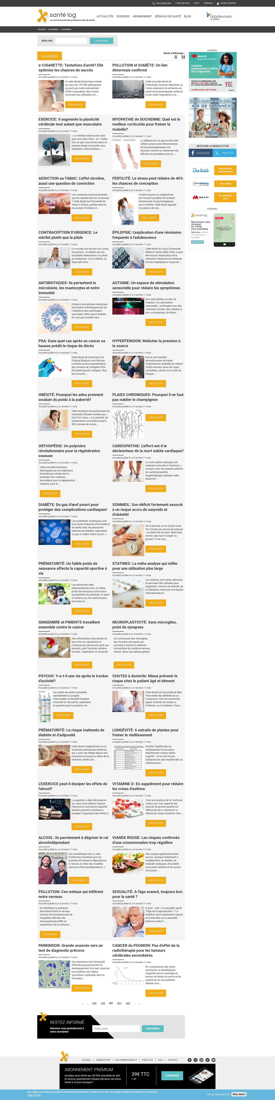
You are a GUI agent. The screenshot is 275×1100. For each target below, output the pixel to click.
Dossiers (123, 16)
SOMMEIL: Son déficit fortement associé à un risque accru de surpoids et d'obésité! (147, 509)
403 (128, 1003)
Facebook (190, 1059)
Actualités (105, 16)
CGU (160, 1060)
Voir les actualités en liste (175, 57)
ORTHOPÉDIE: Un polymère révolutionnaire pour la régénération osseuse (69, 451)
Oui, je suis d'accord (218, 1094)
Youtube (213, 1059)
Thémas (208, 3)
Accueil (41, 29)
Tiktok (207, 1059)
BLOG (187, 16)
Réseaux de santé (168, 16)
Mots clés (47, 40)
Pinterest (201, 1059)
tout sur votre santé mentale (225, 170)
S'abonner (152, 1028)
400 (103, 1003)
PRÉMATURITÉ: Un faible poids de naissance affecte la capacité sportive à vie (73, 568)
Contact (173, 1060)
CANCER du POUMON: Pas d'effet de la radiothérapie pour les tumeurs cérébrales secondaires (146, 950)
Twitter (195, 1059)
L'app (196, 3)
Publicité (147, 1060)
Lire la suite (75, 104)
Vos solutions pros (225, 197)
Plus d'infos (34, 1095)
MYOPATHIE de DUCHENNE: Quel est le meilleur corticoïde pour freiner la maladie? (146, 124)
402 (119, 1003)
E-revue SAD (183, 3)
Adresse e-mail (101, 1023)
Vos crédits (225, 183)
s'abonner (172, 1075)
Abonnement (142, 16)
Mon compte (228, 3)
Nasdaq (209, 14)
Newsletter (103, 1060)
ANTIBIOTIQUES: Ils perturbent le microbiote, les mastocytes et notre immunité (69, 288)
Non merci (239, 1094)
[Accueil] (43, 16)
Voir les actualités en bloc (183, 57)
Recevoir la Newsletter (213, 146)
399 (94, 1003)
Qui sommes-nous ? (126, 1060)
